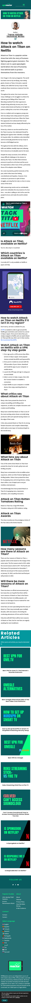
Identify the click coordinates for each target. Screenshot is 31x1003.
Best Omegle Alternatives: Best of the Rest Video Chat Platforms (15, 700)
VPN (3, 330)
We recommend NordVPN (9, 340)
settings (18, 997)
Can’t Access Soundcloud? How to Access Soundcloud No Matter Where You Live (15, 814)
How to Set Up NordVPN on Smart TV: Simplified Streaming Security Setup (15, 729)
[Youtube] (18, 884)
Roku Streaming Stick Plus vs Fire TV (15, 785)
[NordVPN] (15, 302)
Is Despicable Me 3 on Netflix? (15, 871)
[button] (23, 4)
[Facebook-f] (15, 884)
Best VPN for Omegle (15, 758)
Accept (4, 1000)
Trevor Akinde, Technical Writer (16, 35)
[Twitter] (13, 884)
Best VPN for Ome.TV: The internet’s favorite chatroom (15, 671)
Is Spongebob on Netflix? (16, 843)
